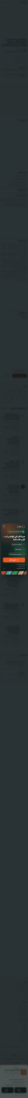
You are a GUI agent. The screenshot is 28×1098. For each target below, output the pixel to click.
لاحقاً (4, 568)
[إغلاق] (4, 526)
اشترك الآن (12, 560)
